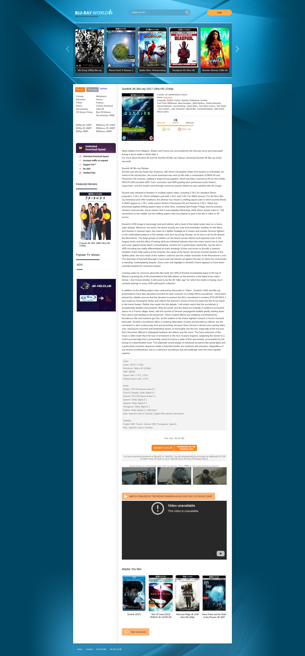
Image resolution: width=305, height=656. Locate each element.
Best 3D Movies (103, 112)
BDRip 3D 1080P (84, 128)
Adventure (80, 99)
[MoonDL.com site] (96, 175)
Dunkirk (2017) (134, 614)
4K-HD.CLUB (115, 649)
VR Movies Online (84, 112)
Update (103, 88)
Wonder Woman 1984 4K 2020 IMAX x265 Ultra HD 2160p (215, 71)
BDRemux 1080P (104, 131)
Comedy (80, 96)
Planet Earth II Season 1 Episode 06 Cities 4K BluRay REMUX (121, 71)
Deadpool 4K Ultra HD (184, 70)
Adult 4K (100, 109)
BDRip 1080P (82, 131)
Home (79, 649)
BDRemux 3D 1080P (105, 128)
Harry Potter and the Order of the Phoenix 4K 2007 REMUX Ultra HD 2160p (214, 617)
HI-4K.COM (101, 649)
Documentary (82, 109)
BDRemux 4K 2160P (105, 125)
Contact (89, 649)
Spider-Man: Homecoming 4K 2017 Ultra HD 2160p (152, 71)
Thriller (79, 102)
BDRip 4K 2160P (84, 125)
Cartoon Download (104, 106)
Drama (79, 106)
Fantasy (100, 102)
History (99, 99)
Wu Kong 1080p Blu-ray (90, 70)
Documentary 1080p (105, 115)
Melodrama (101, 96)
